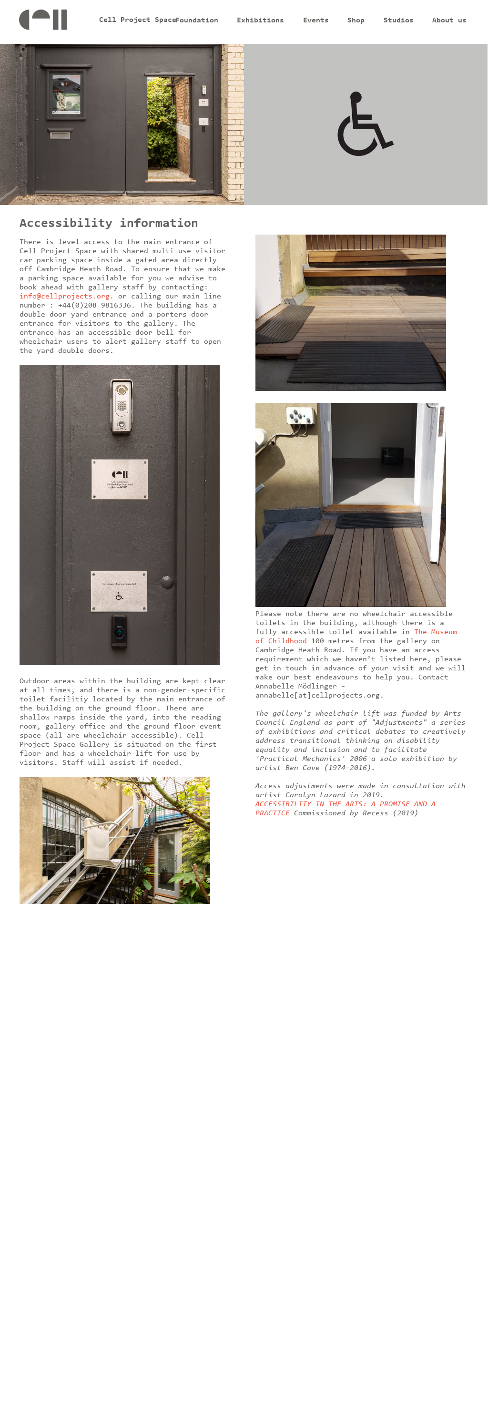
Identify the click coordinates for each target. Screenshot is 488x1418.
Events (316, 20)
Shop (356, 20)
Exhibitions (260, 20)
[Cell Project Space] (57, 22)
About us (449, 20)
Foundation (196, 20)
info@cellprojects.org (65, 296)
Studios (399, 20)
